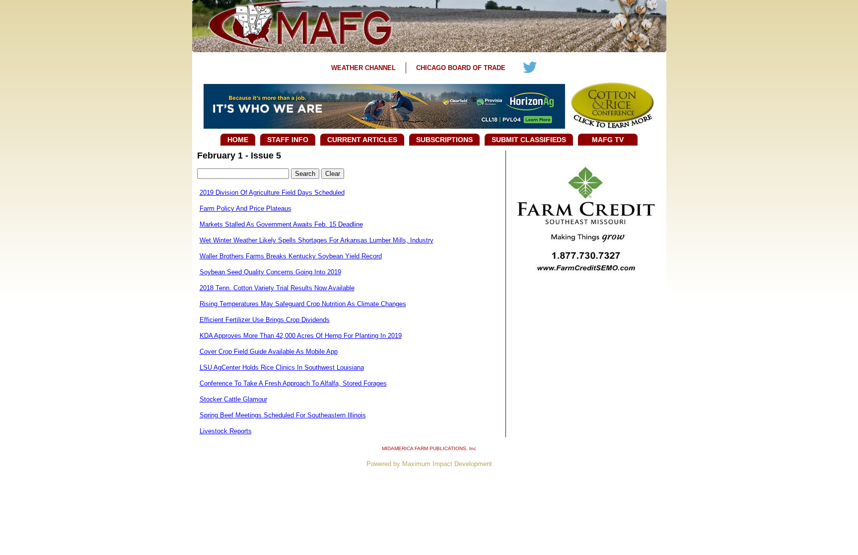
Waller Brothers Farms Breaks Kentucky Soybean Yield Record (291, 256)
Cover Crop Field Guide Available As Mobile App (269, 351)
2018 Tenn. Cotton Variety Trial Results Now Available (277, 288)
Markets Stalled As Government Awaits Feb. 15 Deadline (281, 224)
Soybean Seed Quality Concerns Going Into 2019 (270, 272)
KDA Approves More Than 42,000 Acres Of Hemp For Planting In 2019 (301, 335)
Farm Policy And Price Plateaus (245, 208)
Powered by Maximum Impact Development (429, 464)
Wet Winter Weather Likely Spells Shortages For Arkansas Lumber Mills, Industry (316, 240)
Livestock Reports (226, 431)
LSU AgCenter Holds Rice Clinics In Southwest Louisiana (282, 367)
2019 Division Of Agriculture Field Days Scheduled (272, 192)
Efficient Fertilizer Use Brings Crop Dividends (265, 319)
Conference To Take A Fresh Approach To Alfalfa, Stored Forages (293, 383)
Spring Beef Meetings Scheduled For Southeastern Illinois (283, 415)
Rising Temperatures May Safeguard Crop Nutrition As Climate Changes (303, 304)
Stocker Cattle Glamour (233, 399)
